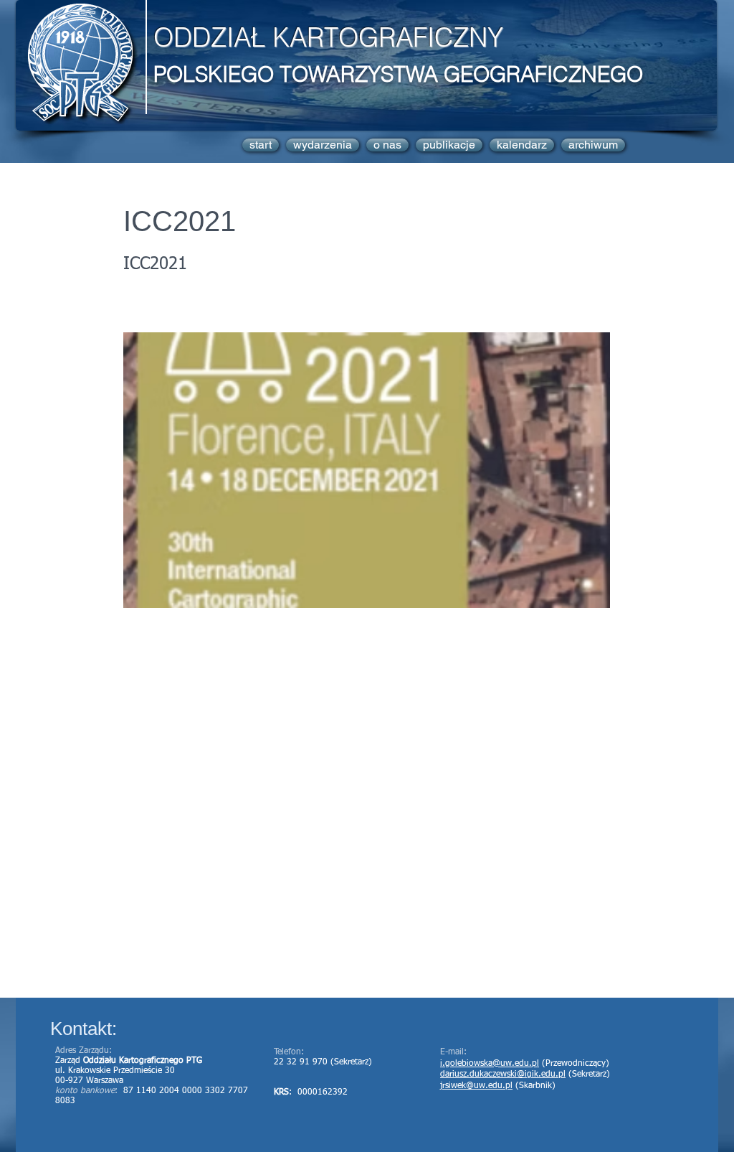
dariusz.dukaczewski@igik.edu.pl (503, 1074)
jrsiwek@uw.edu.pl (476, 1086)
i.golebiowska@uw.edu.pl (489, 1063)
